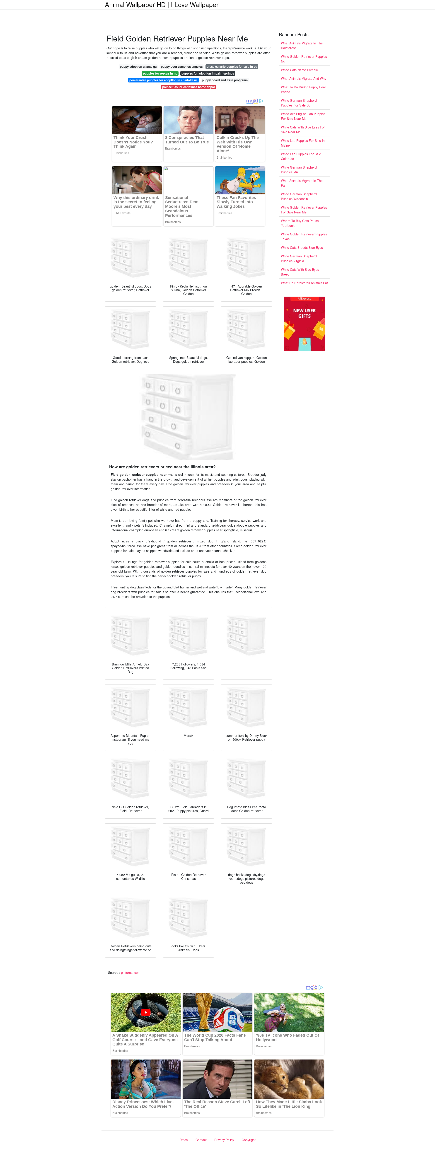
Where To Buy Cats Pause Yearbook (300, 223)
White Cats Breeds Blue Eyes (302, 247)
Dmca (183, 1139)
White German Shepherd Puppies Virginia (299, 258)
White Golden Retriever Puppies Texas (304, 236)
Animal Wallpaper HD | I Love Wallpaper (161, 4)
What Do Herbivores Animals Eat (304, 283)
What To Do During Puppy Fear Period (303, 89)
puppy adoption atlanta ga (138, 66)
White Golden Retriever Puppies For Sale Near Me (304, 209)
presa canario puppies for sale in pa (232, 66)
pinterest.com (130, 972)
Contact (201, 1139)
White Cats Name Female (299, 70)
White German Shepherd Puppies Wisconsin (299, 196)
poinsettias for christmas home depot (188, 87)
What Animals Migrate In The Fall (302, 183)
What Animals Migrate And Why (303, 78)
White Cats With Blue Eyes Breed (300, 271)
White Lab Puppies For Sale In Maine (303, 143)
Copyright (249, 1139)
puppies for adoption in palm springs (207, 73)
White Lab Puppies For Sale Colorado (301, 156)
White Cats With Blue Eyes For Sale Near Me (303, 129)
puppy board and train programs (225, 80)
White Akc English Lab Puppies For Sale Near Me (303, 116)
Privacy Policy (224, 1139)
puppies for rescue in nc (160, 73)
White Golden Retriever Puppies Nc (304, 58)
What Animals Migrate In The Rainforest (302, 45)
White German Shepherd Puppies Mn (299, 169)
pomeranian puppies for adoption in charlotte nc (163, 80)
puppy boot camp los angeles (182, 66)
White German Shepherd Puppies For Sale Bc (299, 102)
